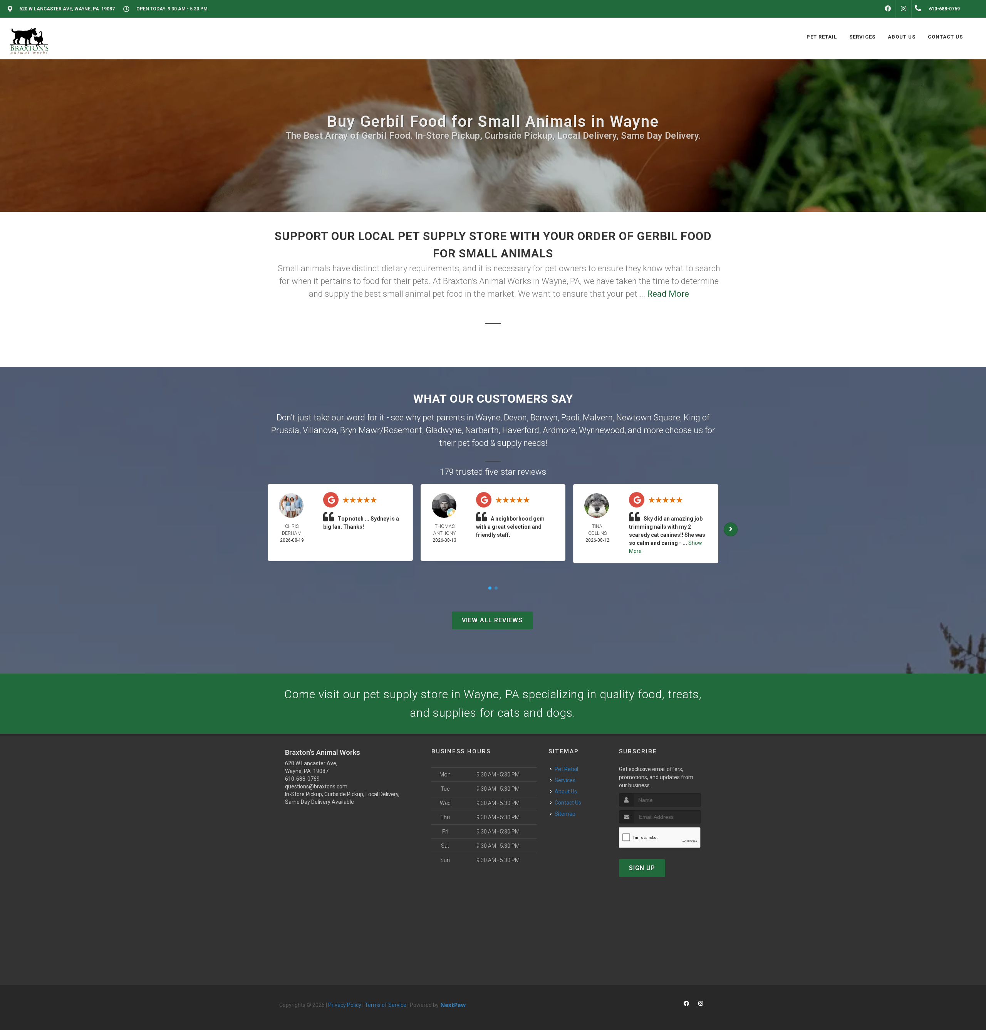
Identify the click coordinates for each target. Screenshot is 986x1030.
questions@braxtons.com (316, 786)
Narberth (482, 430)
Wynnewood (601, 430)
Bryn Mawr (360, 430)
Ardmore (559, 430)
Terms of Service (385, 1005)
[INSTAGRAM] (903, 9)
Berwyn (544, 417)
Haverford (520, 430)
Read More (668, 294)
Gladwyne (444, 430)
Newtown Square (648, 417)
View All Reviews (492, 620)
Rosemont (403, 430)
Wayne (487, 417)
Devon (515, 417)
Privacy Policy (344, 1005)
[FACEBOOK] (887, 9)
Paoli (570, 417)
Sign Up (642, 868)
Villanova (320, 430)
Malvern (598, 417)
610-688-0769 (302, 779)
